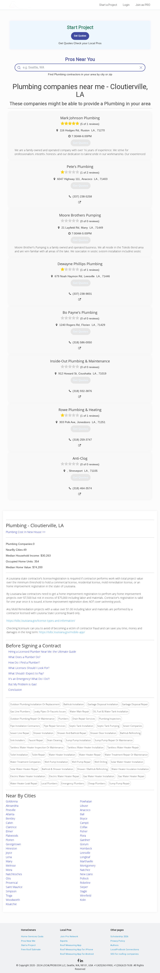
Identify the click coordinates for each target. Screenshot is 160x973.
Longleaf (85, 857)
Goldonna (12, 801)
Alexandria (12, 805)
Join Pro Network (69, 936)
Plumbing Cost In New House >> (25, 532)
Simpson (11, 891)
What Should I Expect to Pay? (26, 673)
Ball (82, 814)
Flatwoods (12, 835)
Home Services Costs (32, 936)
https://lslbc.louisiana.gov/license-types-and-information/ (40, 620)
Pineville (11, 810)
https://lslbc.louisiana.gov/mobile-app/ (62, 632)
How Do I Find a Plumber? (24, 662)
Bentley (10, 818)
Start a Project (108, 4)
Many (9, 861)
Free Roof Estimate (31, 949)
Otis (8, 878)
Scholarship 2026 (119, 936)
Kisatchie (11, 904)
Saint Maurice (14, 887)
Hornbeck (86, 848)
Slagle (83, 891)
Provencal (12, 882)
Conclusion (15, 690)
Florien (10, 840)
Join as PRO (142, 4)
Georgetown (13, 844)
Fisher (83, 831)
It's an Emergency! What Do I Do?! (29, 679)
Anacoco (85, 810)
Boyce (83, 818)
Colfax (83, 827)
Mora (9, 870)
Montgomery (87, 865)
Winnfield (85, 895)
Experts (64, 941)
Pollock (84, 878)
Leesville (85, 853)
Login (126, 4)
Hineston (11, 848)
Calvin (9, 823)
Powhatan (86, 801)
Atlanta (10, 814)
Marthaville (86, 861)
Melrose (11, 865)
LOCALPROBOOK (31, 5)
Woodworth (13, 900)
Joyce (9, 853)
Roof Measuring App (70, 945)
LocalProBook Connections (124, 949)
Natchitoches (14, 874)
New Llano (86, 874)
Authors (114, 945)
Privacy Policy (117, 941)
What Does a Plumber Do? (24, 657)
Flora (83, 835)
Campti (84, 823)
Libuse (84, 805)
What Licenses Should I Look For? (28, 668)
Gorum (84, 844)
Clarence (11, 827)
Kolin (83, 900)
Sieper (84, 887)
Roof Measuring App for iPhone (76, 949)
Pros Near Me (28, 941)
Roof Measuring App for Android (77, 954)
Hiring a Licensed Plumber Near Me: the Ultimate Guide (42, 651)
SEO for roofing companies (124, 954)
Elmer (9, 831)
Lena (9, 857)
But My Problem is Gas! (22, 684)
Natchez (85, 870)
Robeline (85, 882)
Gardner (85, 840)
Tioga (9, 895)
